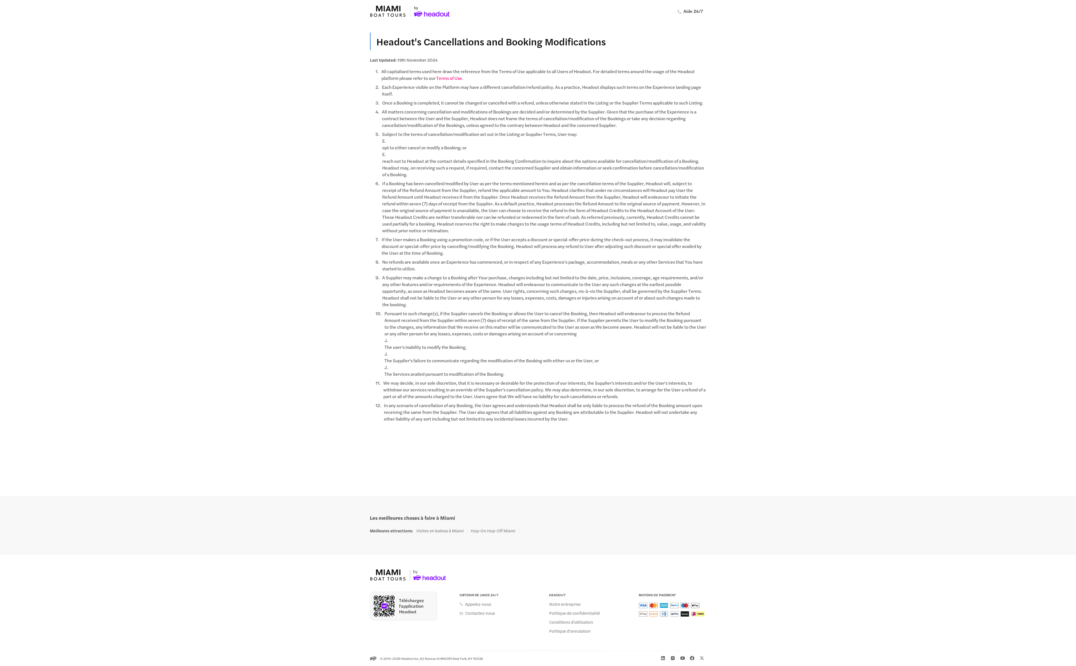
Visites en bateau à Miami (440, 530)
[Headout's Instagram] (673, 658)
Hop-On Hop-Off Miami (493, 530)
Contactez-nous (480, 613)
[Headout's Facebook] (692, 658)
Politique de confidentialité (574, 613)
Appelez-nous (478, 604)
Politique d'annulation (570, 631)
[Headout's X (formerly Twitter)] (702, 658)
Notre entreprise (565, 604)
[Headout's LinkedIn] (663, 658)
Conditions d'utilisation (571, 622)
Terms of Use (449, 78)
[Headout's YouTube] (682, 658)
